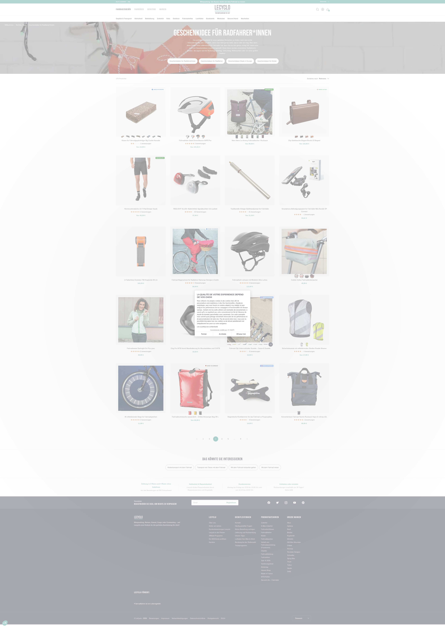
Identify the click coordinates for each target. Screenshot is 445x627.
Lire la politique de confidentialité (207, 327)
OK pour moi (241, 334)
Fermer (204, 334)
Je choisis (222, 334)
